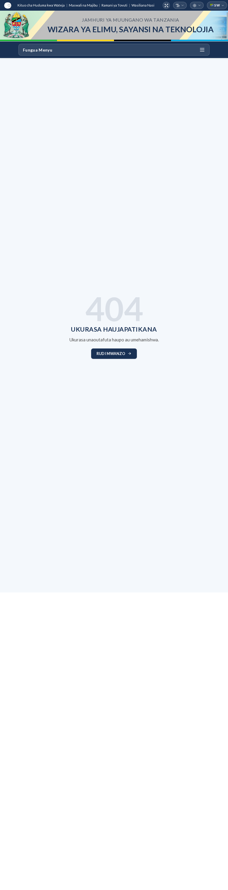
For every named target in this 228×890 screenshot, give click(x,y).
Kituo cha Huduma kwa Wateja (41, 5)
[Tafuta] (7, 5)
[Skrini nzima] (166, 5)
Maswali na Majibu (83, 5)
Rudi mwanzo (110, 353)
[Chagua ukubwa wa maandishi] (180, 5)
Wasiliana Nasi (143, 5)
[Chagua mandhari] (197, 5)
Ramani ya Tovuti (114, 5)
